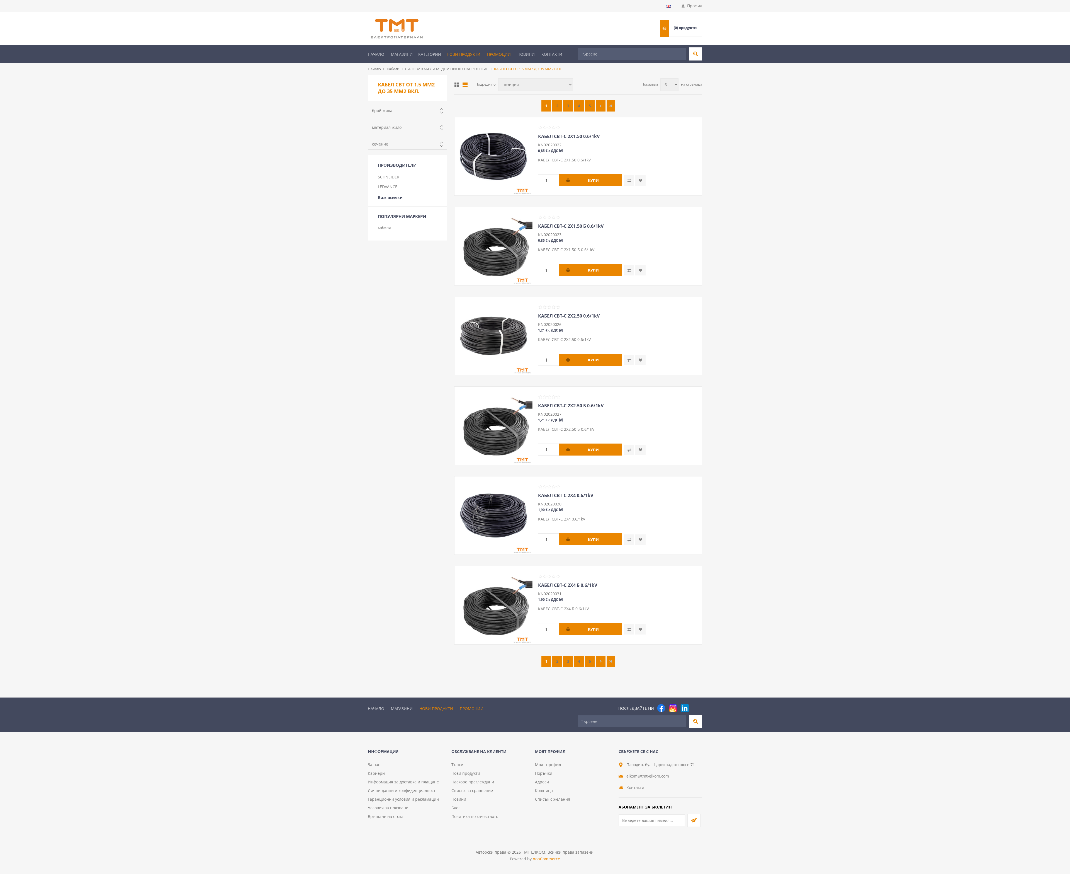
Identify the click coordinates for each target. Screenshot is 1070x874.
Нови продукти (463, 54)
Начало (376, 54)
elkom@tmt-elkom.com (647, 776)
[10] (611, 106)
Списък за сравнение (472, 790)
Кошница (544, 790)
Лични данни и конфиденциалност (402, 790)
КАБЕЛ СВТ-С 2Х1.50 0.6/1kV (569, 136)
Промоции (499, 54)
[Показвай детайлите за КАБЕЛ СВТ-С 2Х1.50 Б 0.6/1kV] (493, 246)
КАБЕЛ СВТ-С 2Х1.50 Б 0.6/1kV (571, 226)
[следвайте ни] (684, 708)
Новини (526, 54)
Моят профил (548, 764)
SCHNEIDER (388, 177)
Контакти (551, 54)
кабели (384, 227)
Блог (455, 807)
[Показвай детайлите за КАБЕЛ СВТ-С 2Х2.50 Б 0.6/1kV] (493, 426)
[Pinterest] (696, 708)
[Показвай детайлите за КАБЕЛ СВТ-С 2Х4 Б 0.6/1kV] (493, 605)
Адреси (542, 782)
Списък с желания (552, 799)
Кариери (376, 773)
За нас (374, 764)
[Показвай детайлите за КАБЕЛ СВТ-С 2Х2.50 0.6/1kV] (493, 336)
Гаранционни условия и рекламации (403, 799)
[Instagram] (672, 708)
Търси (457, 764)
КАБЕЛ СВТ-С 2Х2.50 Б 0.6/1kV (571, 406)
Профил (694, 5)
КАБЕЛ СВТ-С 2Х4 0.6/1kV (565, 495)
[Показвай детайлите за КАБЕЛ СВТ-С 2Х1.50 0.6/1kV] (493, 156)
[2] (600, 106)
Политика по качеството (474, 816)
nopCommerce (546, 858)
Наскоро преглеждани (472, 782)
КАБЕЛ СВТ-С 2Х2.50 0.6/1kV (569, 316)
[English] (668, 6)
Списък (465, 85)
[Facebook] (661, 708)
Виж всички (390, 197)
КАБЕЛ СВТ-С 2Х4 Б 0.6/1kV (567, 585)
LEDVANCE (387, 186)
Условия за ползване (388, 807)
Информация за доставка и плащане (403, 782)
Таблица (456, 85)
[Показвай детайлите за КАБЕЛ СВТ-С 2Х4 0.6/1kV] (493, 515)
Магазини (402, 54)
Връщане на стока (385, 816)
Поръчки (543, 773)
